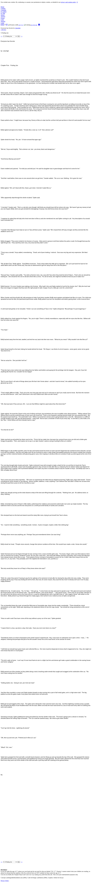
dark (36, 25)
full (19, 25)
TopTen (3, 16)
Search (3, 15)
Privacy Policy (5, 880)
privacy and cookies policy (68, 2)
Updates (3, 8)
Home (2, 7)
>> (21, 36)
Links (2, 20)
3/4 (21, 25)
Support (3, 21)
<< (1, 36)
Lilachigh (17, 28)
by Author (3, 11)
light (34, 25)
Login (2, 23)
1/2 (22, 25)
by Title (3, 13)
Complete (3, 10)
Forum (2, 18)
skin (32, 25)
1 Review (3, 29)
